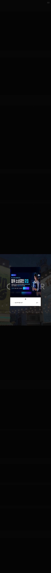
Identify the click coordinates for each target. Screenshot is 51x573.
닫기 (37, 302)
